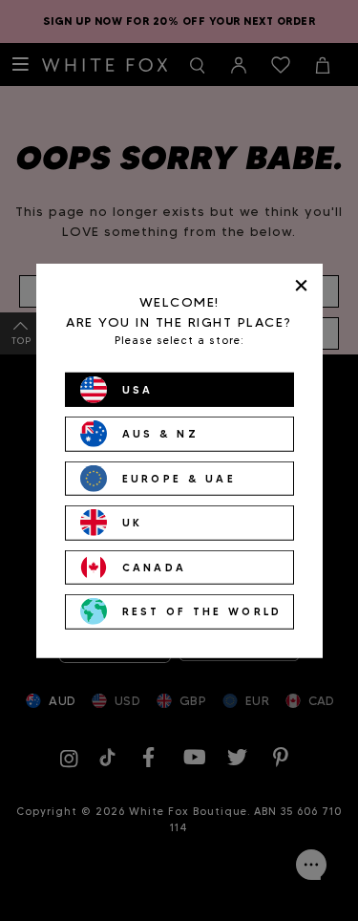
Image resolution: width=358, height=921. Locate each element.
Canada (154, 566)
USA (138, 389)
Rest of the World (202, 611)
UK (132, 522)
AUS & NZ (160, 433)
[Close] (301, 285)
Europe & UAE (179, 477)
